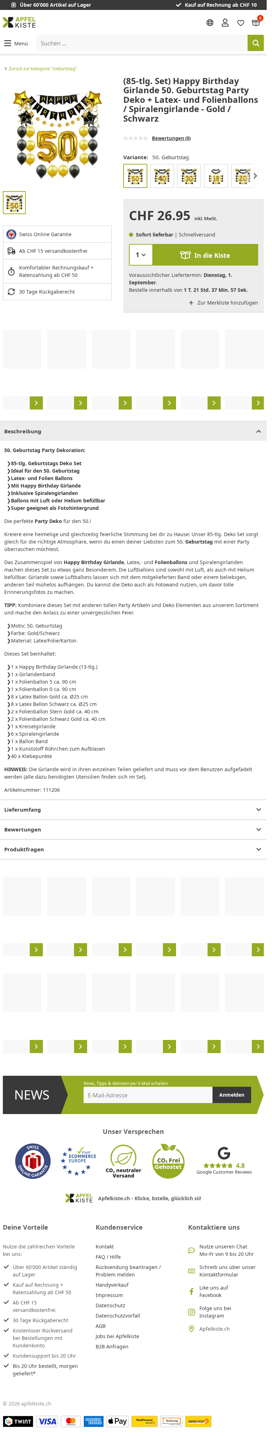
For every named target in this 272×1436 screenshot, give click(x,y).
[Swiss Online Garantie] (33, 1161)
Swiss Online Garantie (45, 234)
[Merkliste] (240, 22)
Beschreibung (22, 431)
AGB (101, 1326)
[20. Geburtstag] (243, 176)
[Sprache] (210, 22)
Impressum (109, 1295)
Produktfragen (24, 849)
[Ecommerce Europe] (78, 1161)
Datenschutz (110, 1305)
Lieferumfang (22, 809)
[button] (15, 43)
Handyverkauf (112, 1284)
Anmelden (231, 1094)
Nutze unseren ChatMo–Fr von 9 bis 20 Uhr (226, 1250)
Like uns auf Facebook (213, 1291)
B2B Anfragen (112, 1346)
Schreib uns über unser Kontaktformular (227, 1271)
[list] (57, 130)
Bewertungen (22, 829)
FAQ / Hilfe (108, 1256)
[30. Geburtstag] (189, 176)
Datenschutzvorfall (118, 1315)
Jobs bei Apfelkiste (117, 1336)
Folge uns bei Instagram (215, 1312)
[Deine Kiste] (256, 22)
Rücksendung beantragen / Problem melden (128, 1271)
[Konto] (225, 22)
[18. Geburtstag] (216, 176)
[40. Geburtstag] (162, 176)
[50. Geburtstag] (135, 176)
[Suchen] (256, 43)
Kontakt (105, 1246)
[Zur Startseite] (19, 22)
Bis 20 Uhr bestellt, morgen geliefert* (45, 1370)
